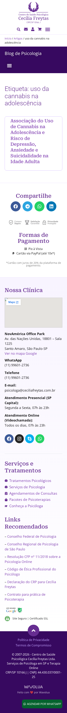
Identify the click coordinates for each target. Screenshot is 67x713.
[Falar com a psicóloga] (26, 29)
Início (8, 38)
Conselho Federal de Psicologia (31, 536)
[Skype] (29, 438)
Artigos (18, 38)
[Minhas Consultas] (33, 29)
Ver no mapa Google (21, 353)
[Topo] (33, 630)
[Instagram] (19, 438)
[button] (48, 29)
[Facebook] (9, 438)
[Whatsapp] (39, 438)
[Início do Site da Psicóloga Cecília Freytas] (33, 12)
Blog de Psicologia (23, 53)
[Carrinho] (40, 29)
